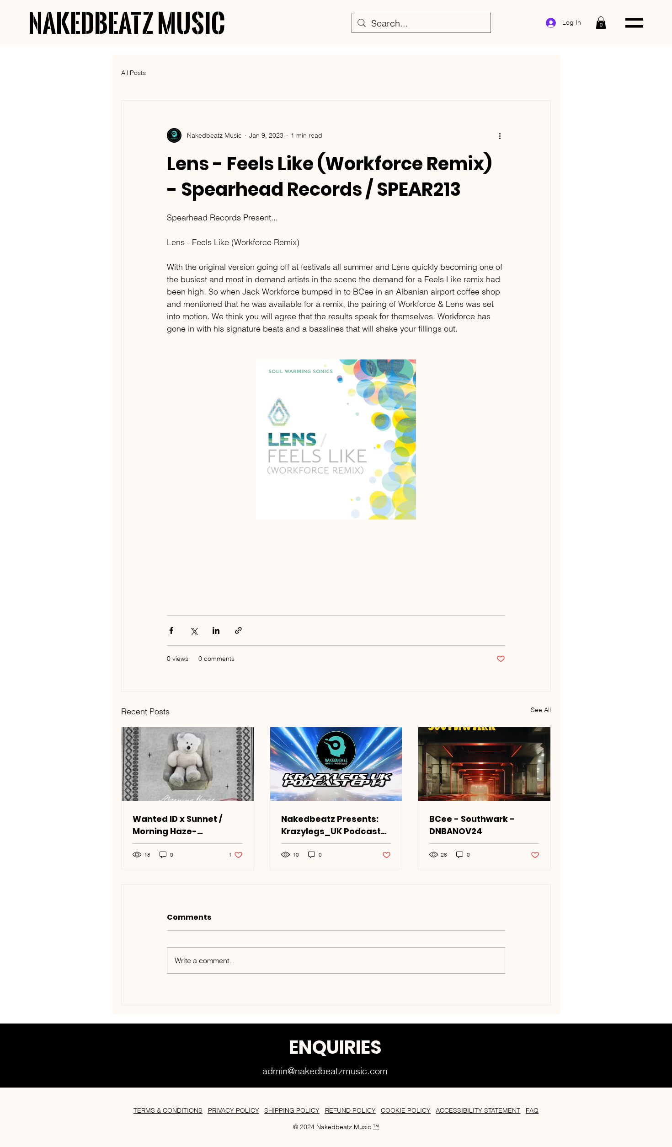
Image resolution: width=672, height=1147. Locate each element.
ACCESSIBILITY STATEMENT (478, 1110)
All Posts (133, 73)
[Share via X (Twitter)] (193, 630)
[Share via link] (238, 630)
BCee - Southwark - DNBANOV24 (472, 825)
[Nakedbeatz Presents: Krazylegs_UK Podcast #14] (336, 764)
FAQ (532, 1110)
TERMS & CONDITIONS (168, 1110)
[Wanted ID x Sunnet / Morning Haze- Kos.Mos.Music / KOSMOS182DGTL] (188, 764)
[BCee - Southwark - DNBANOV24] (484, 764)
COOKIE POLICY (406, 1110)
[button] (601, 22)
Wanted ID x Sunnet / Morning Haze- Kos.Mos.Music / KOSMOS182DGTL (177, 825)
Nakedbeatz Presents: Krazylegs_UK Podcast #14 (331, 825)
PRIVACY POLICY (233, 1110)
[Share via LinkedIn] (216, 630)
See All (541, 710)
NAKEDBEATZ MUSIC (126, 23)
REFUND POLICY (350, 1110)
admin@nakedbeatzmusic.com (325, 1071)
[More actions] (499, 135)
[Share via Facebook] (171, 630)
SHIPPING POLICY (292, 1110)
